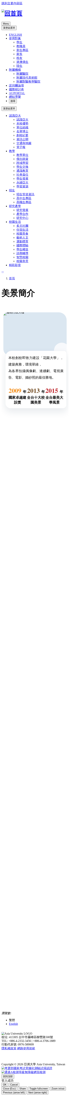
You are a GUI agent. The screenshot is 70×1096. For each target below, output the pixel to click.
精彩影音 (15, 265)
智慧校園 (22, 257)
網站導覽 (15, 96)
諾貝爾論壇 (16, 85)
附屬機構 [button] (15, 69)
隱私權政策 (8, 1048)
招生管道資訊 (25, 194)
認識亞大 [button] (15, 115)
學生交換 (22, 166)
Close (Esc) (9, 1088)
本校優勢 (22, 123)
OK (5, 1084)
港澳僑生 (22, 61)
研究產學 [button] (15, 206)
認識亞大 (22, 119)
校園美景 (22, 261)
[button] (7, 1076)
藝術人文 (22, 237)
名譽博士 (22, 131)
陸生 (19, 65)
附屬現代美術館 (26, 77)
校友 (19, 58)
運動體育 (22, 241)
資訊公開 (22, 139)
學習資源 (22, 186)
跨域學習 (22, 162)
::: (2, 271)
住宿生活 (22, 229)
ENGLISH (15, 34)
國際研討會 (16, 89)
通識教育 (22, 170)
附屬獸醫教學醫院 (28, 81)
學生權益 (22, 249)
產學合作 (22, 214)
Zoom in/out (58, 1088)
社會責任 (22, 174)
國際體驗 (22, 245)
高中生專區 (23, 198)
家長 (19, 54)
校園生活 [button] (15, 221)
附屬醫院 (22, 73)
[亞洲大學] (11, 13)
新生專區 (22, 50)
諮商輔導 (22, 253)
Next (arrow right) (37, 1092)
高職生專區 (23, 202)
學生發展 (22, 178)
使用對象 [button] (15, 38)
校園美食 (22, 233)
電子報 (20, 147)
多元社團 (22, 225)
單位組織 (22, 127)
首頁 (12, 278)
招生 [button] (12, 190)
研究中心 (22, 217)
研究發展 (22, 210)
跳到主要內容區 (11, 3)
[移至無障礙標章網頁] (23, 1072)
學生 (19, 42)
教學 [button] (12, 151)
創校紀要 (22, 135)
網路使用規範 (26, 1048)
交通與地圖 (23, 143)
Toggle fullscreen (38, 1088)
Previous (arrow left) (14, 1092)
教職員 (20, 46)
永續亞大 (22, 182)
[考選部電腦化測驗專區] (26, 1068)
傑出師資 (22, 158)
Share (22, 1088)
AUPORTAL (17, 93)
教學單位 (22, 155)
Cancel (14, 1084)
